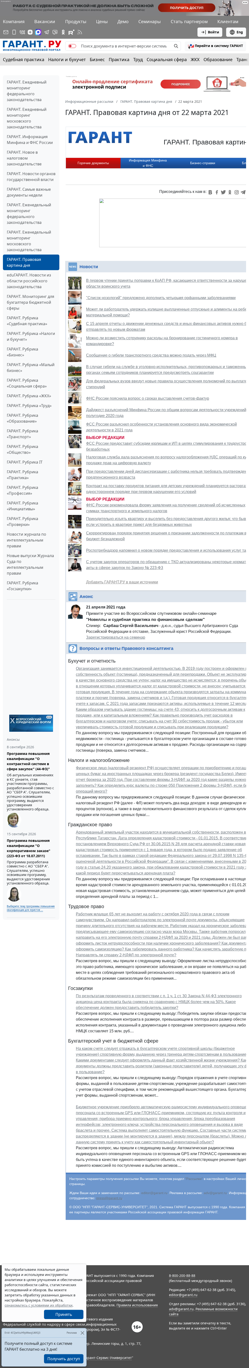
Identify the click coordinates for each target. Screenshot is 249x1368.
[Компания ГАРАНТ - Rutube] (71, 32)
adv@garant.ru (215, 1193)
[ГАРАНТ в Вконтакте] (22, 32)
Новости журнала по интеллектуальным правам (26, 540)
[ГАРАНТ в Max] (38, 32)
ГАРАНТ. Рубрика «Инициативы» (22, 506)
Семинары (149, 21)
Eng (240, 32)
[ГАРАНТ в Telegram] (47, 32)
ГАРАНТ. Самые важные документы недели (29, 192)
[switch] (72, 46)
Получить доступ (63, 1358)
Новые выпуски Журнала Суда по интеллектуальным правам (30, 564)
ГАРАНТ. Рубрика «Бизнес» (22, 352)
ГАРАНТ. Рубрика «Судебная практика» (27, 320)
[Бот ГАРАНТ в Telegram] (55, 32)
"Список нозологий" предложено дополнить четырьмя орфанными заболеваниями (161, 298)
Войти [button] (213, 32)
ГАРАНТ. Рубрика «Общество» (22, 449)
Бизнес (97, 59)
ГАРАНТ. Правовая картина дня (24, 262)
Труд (138, 59)
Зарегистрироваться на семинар (115, 637)
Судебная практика (23, 59)
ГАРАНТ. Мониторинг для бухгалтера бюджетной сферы (30, 302)
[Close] (82, 1332)
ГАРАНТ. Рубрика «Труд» (29, 405)
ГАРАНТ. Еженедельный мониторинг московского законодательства (29, 240)
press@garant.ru (109, 1198)
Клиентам (227, 21)
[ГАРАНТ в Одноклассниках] (63, 32)
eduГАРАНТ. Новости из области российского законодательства (29, 280)
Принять (63, 1314)
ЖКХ (195, 59)
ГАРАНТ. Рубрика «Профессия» (22, 490)
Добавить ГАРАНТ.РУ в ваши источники (122, 582)
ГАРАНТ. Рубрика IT (25, 462)
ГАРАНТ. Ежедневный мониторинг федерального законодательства (26, 90)
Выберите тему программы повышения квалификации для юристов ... (31, 908)
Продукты (75, 21)
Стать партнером (189, 21)
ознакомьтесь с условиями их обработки (38, 1305)
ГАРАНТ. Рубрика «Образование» (22, 418)
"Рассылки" (194, 1179)
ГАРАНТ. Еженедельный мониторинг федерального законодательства (29, 213)
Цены (102, 21)
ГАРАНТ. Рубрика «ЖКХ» (29, 396)
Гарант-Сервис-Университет (108, 1357)
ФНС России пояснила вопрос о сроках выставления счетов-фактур (147, 398)
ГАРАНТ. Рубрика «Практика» (22, 474)
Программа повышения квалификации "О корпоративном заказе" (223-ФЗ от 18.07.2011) (28, 848)
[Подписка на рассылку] (6, 32)
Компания (14, 21)
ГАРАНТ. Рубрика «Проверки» (22, 521)
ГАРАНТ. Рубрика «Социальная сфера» (27, 383)
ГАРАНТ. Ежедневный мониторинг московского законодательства (26, 118)
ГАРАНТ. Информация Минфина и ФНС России (30, 139)
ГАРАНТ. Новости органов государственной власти (31, 176)
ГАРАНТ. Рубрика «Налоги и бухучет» (31, 336)
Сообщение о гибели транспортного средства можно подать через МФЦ (151, 355)
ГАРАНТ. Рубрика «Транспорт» (22, 433)
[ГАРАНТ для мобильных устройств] (14, 32)
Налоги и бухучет (67, 59)
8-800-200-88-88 (182, 1275)
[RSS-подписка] (80, 32)
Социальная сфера (167, 59)
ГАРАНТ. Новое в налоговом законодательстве (24, 158)
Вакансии (44, 21)
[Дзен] (30, 32)
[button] (215, 46)
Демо (123, 21)
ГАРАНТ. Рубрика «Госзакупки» (22, 585)
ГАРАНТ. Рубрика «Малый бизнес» (30, 367)
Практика (119, 59)
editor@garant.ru (154, 1193)
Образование (218, 59)
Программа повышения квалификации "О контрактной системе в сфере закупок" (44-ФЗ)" (28, 761)
